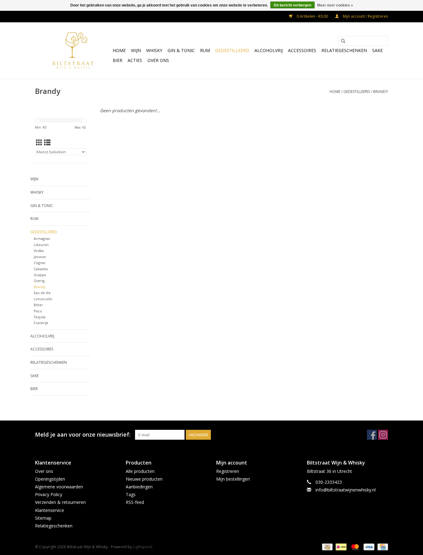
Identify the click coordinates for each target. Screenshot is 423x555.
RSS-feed (135, 502)
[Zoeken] (343, 41)
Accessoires (302, 50)
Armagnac (42, 238)
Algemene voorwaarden (59, 487)
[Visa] (368, 546)
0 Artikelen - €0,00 (312, 16)
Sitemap (43, 518)
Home (119, 50)
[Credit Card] (381, 546)
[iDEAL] (340, 546)
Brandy (380, 91)
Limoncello (43, 299)
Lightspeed (142, 546)
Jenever (40, 256)
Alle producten (140, 471)
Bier (117, 60)
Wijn (136, 50)
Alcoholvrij (269, 50)
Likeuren (41, 244)
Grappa (40, 274)
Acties (135, 60)
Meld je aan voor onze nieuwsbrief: (82, 434)
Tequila (40, 317)
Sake (377, 50)
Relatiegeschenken (344, 50)
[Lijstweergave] (47, 142)
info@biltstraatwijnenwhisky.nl (346, 490)
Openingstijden (50, 479)
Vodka (39, 250)
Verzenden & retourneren (60, 502)
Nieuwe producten (144, 479)
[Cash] (327, 546)
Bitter (38, 304)
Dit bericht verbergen (292, 5)
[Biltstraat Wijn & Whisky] (73, 50)
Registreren (227, 471)
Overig (39, 280)
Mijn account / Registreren (365, 16)
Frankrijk (41, 322)
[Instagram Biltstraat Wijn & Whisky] (383, 435)
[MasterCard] (354, 546)
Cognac (40, 262)
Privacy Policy (48, 494)
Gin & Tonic (181, 50)
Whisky (154, 50)
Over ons (158, 60)
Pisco (38, 311)
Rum (205, 50)
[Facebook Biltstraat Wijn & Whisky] (372, 435)
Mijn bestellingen (233, 479)
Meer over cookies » (335, 5)
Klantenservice (49, 510)
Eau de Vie (42, 292)
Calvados (41, 268)
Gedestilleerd (232, 50)
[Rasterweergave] (39, 142)
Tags (131, 494)
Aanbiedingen (139, 487)
